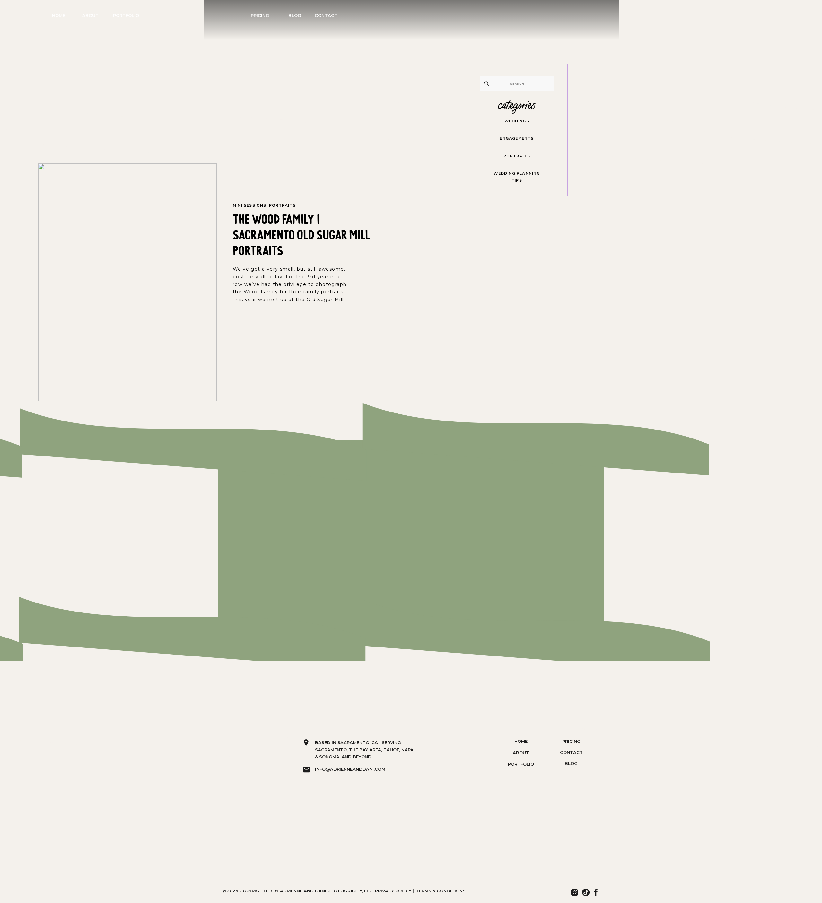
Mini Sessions (250, 205)
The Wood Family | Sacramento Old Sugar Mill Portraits (301, 233)
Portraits (282, 205)
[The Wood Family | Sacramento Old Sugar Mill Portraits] (127, 282)
